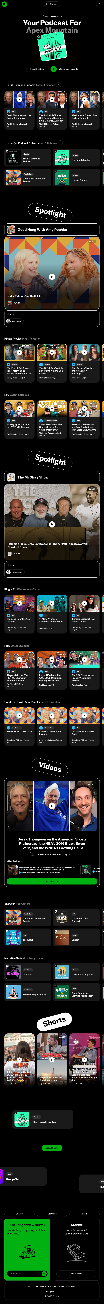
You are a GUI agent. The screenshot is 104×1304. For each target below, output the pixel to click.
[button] (52, 4)
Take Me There (76, 1273)
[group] (52, 870)
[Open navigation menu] (99, 4)
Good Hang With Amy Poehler (18, 740)
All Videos (50, 881)
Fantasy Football (51, 421)
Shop (84, 1213)
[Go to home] (4, 4)
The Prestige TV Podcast (16, 628)
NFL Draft (58, 1174)
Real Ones (43, 685)
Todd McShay (17, 572)
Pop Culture (28, 174)
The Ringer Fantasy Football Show (51, 433)
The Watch (43, 629)
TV (13, 615)
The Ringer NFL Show (15, 434)
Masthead (52, 1213)
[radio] (43, 870)
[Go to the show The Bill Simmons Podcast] (32, 855)
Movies (75, 155)
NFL (46, 112)
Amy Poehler (16, 321)
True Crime (28, 970)
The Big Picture (12, 378)
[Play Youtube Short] (19, 1059)
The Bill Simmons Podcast (17, 124)
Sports (26, 154)
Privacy (43, 1286)
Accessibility (71, 1286)
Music (75, 935)
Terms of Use (33, 1286)
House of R (76, 378)
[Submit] (44, 1273)
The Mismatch (77, 685)
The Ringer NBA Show (15, 684)
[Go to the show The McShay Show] (10, 554)
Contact (19, 1213)
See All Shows (52, 1148)
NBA (13, 112)
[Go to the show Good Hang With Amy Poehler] (10, 303)
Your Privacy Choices (56, 1286)
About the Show (37, 69)
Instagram (50, 1291)
